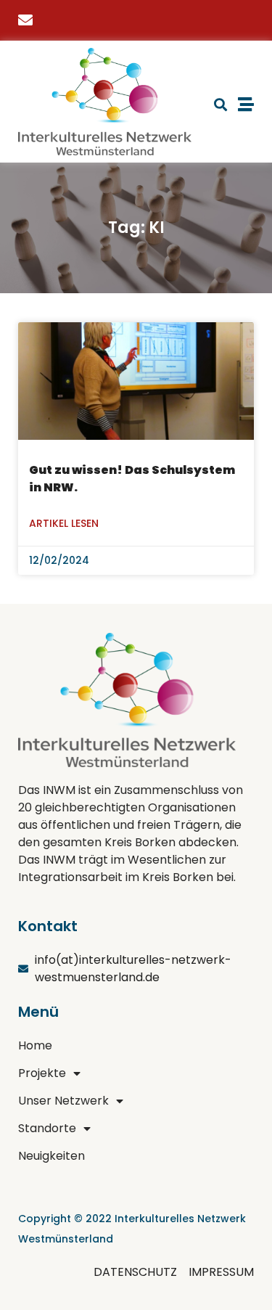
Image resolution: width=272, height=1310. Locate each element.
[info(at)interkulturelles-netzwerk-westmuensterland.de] (29, 20)
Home (35, 1045)
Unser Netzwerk (63, 1100)
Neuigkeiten (51, 1155)
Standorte (47, 1128)
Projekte (42, 1073)
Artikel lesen (64, 523)
